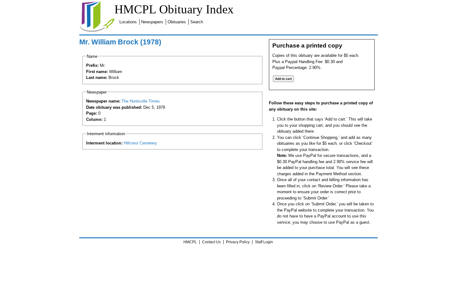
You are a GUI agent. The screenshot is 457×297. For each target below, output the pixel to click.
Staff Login (264, 242)
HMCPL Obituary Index (174, 9)
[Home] (97, 31)
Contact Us (211, 242)
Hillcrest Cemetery (140, 143)
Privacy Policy (238, 242)
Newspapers (152, 22)
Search (196, 22)
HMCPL (190, 242)
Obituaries (177, 22)
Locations (128, 22)
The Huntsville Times (141, 101)
